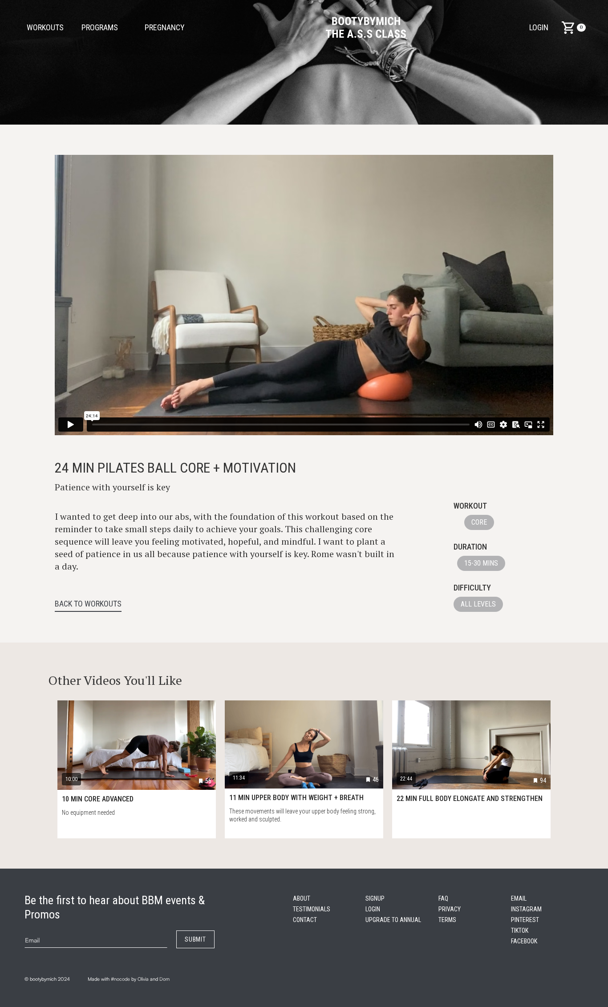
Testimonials (311, 909)
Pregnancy (165, 27)
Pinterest (525, 919)
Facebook (524, 941)
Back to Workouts (88, 603)
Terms (447, 919)
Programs (99, 27)
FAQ (443, 898)
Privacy (449, 909)
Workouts (45, 27)
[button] (169, 27)
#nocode (120, 979)
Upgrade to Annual (393, 919)
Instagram (526, 909)
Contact (305, 919)
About (301, 898)
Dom (164, 979)
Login (538, 27)
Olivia (143, 979)
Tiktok (519, 930)
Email (519, 898)
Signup (375, 898)
